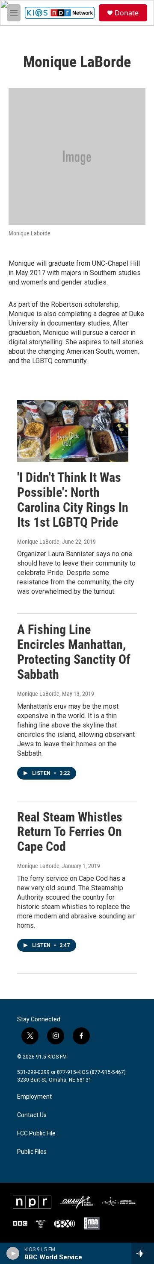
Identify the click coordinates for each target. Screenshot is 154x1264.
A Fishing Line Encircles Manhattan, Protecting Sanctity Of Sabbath (73, 651)
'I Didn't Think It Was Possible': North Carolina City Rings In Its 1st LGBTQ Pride (72, 499)
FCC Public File (36, 1133)
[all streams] (142, 1253)
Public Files (32, 1152)
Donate (127, 13)
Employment (34, 1097)
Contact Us (32, 1115)
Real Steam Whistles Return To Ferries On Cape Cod (69, 831)
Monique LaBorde (38, 541)
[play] (13, 1253)
